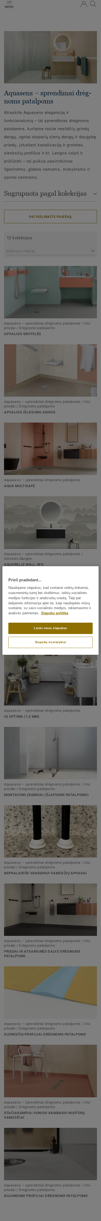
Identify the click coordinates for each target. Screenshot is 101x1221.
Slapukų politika (54, 613)
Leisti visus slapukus (50, 628)
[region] (50, 610)
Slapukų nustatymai (50, 642)
